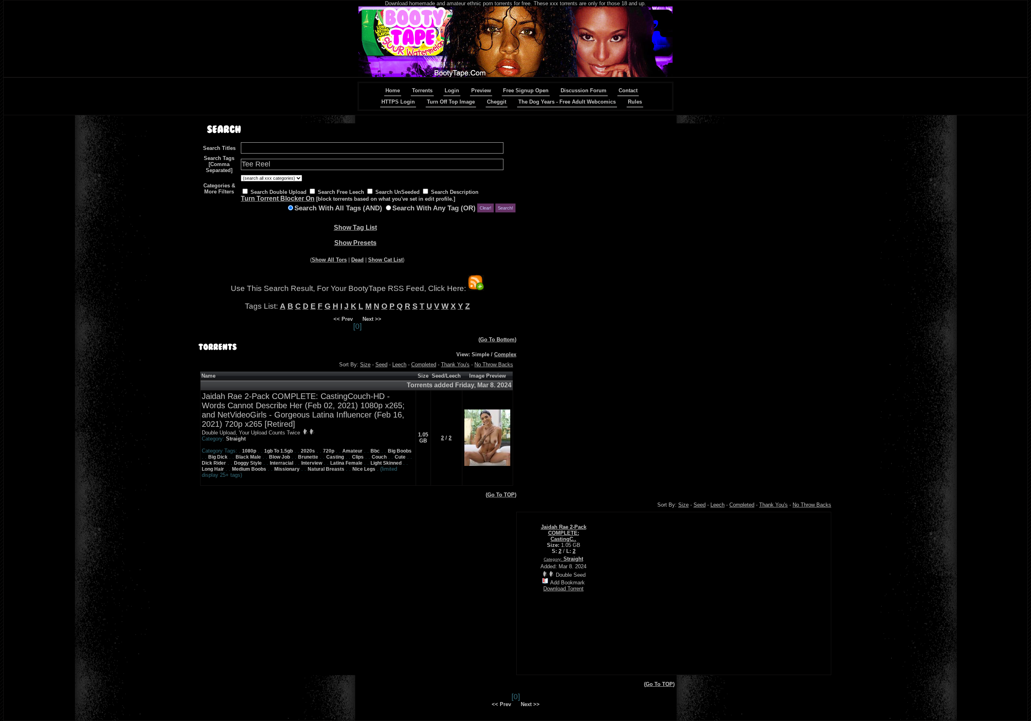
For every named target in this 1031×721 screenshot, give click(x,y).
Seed (381, 365)
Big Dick (218, 457)
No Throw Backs (493, 365)
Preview (481, 90)
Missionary (287, 469)
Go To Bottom (497, 340)
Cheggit (496, 102)
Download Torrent (563, 589)
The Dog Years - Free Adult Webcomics (567, 102)
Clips (358, 457)
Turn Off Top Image (451, 102)
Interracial (281, 463)
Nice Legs (363, 469)
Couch (379, 457)
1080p (249, 451)
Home (392, 90)
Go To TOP (501, 495)
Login (452, 90)
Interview (311, 463)
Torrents (422, 90)
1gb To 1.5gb (278, 451)
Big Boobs (400, 451)
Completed (423, 365)
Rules (635, 102)
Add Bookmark (567, 583)
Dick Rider (214, 463)
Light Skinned (386, 463)
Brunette (308, 457)
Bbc (375, 451)
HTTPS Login (398, 102)
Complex (505, 354)
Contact (628, 90)
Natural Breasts (326, 469)
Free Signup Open (526, 90)
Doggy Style (248, 463)
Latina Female (346, 463)
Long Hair (213, 469)
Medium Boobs (249, 469)
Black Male (248, 457)
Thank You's (455, 365)
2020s (308, 451)
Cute (400, 457)
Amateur (352, 451)
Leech (399, 365)
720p (328, 451)
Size (365, 365)
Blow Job (279, 457)
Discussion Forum (584, 90)
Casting (335, 457)
